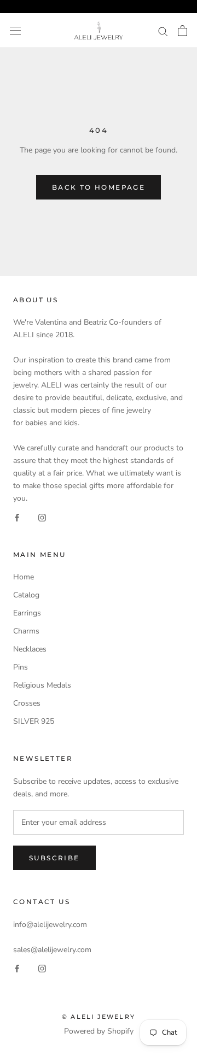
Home (23, 577)
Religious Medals (42, 685)
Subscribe (54, 858)
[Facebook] (17, 517)
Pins (20, 667)
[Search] (163, 31)
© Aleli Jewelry (98, 1016)
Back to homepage (98, 187)
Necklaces (30, 649)
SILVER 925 (33, 721)
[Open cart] (182, 30)
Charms (26, 631)
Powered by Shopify (99, 1031)
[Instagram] (42, 517)
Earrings (27, 613)
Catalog (26, 595)
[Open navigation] (15, 31)
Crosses (26, 703)
